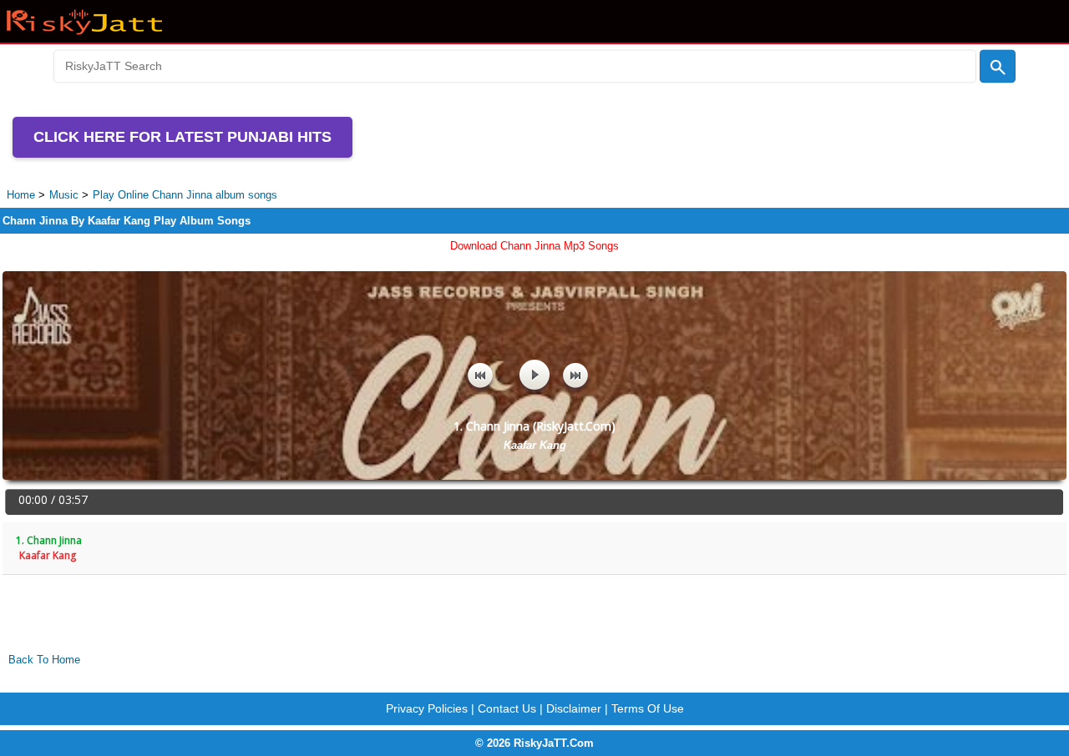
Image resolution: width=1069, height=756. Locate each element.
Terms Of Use (647, 708)
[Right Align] (998, 66)
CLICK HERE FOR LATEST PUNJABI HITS (182, 137)
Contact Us (507, 708)
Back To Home (44, 659)
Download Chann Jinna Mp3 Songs (534, 245)
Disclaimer (573, 708)
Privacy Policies (427, 708)
